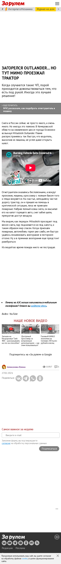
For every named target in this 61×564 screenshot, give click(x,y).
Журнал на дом (45, 9)
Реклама (20, 548)
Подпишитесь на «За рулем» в (30, 354)
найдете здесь (38, 305)
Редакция (7, 548)
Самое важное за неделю (17, 429)
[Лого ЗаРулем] (13, 3)
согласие (6, 443)
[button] (58, 555)
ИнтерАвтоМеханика (20, 9)
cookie (25, 558)
